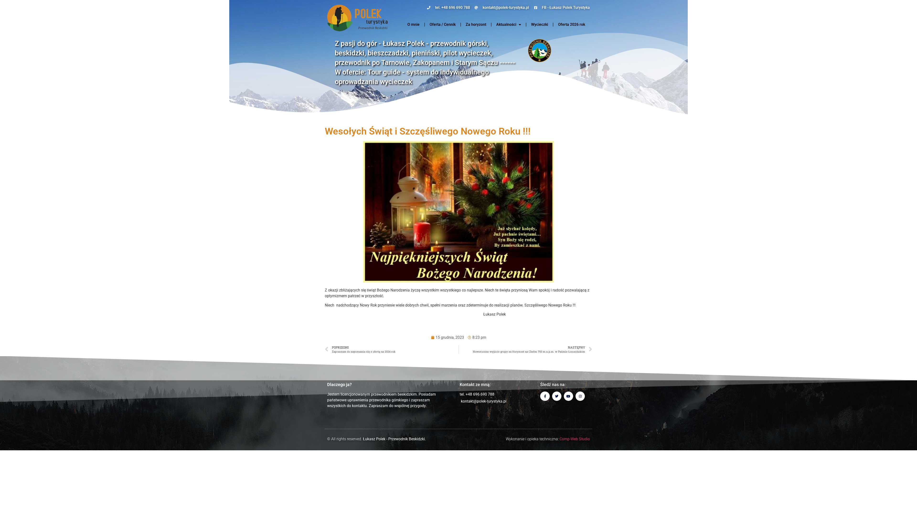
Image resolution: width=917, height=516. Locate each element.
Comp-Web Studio (575, 439)
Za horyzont (476, 24)
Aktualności (506, 24)
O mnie (413, 24)
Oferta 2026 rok (571, 24)
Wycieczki (539, 24)
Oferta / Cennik (443, 24)
